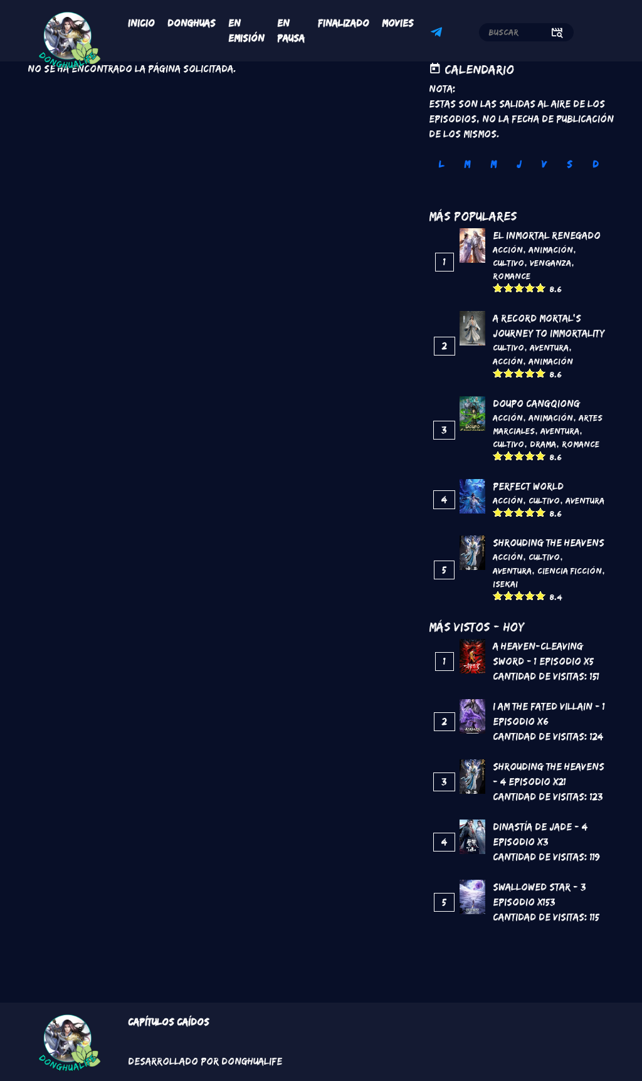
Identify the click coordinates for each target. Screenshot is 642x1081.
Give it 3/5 (519, 287)
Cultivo (508, 263)
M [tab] (467, 164)
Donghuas (191, 23)
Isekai (505, 584)
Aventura (549, 347)
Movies (398, 23)
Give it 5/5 (540, 287)
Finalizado (343, 23)
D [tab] (595, 164)
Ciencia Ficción (569, 571)
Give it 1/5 (498, 287)
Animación (551, 250)
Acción (508, 250)
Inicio (141, 23)
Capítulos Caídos (168, 1021)
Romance (511, 276)
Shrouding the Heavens (548, 542)
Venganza (550, 263)
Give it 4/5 (530, 287)
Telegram (438, 33)
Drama (543, 444)
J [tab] (519, 164)
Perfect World (528, 486)
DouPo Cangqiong (536, 403)
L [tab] (441, 164)
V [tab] (544, 164)
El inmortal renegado (547, 235)
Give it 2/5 (508, 287)
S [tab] (569, 164)
